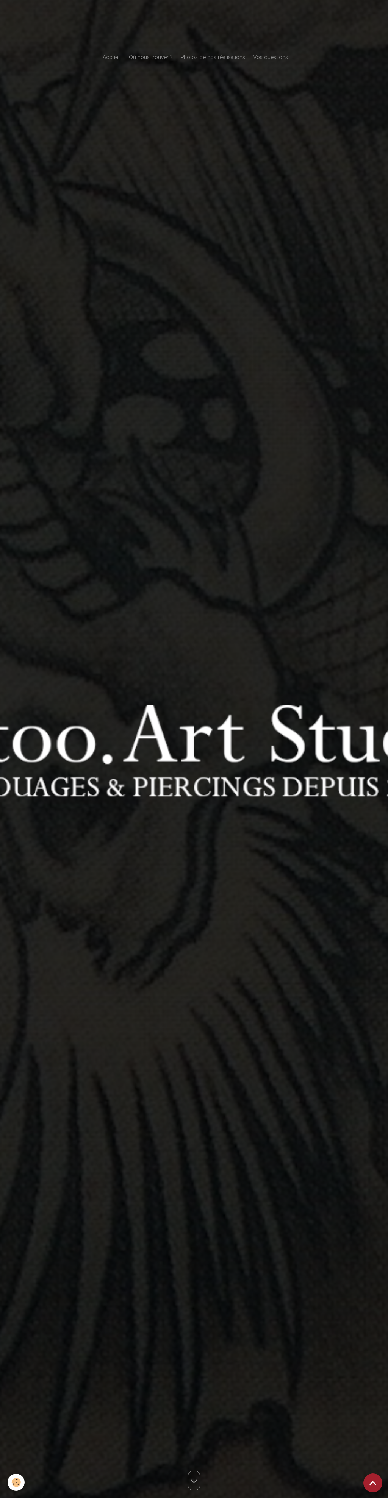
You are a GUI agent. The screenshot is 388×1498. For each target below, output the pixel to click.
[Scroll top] (372, 1482)
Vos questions (270, 57)
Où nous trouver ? (151, 57)
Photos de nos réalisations (213, 57)
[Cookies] (16, 1482)
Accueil (112, 57)
